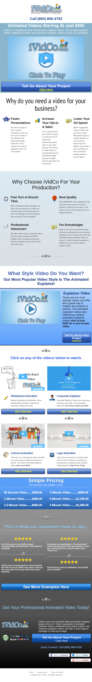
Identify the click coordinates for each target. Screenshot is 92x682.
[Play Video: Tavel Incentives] (23, 434)
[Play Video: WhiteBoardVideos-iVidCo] (23, 376)
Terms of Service (57, 672)
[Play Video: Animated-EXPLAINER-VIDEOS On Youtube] (46, 58)
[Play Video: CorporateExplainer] (69, 378)
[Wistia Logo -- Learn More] (38, 389)
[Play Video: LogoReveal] (69, 434)
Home (31, 672)
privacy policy (42, 672)
